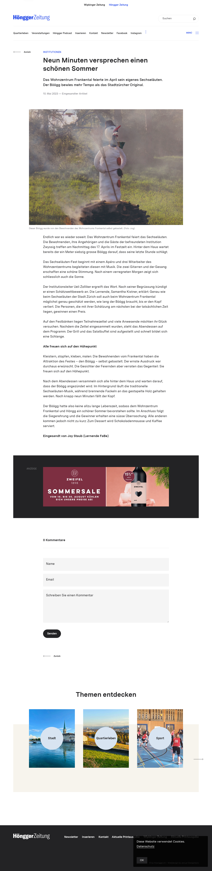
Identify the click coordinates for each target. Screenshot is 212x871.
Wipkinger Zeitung (94, 5)
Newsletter (71, 837)
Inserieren (88, 837)
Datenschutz (146, 846)
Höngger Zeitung (118, 5)
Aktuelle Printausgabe (126, 837)
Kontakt (103, 837)
